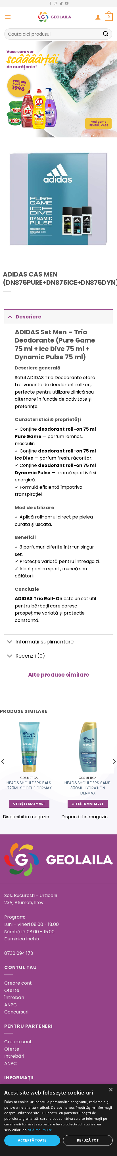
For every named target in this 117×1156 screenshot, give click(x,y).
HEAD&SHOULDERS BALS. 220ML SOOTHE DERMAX (29, 785)
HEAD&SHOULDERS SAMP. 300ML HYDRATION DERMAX (87, 788)
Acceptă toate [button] (32, 1140)
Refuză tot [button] (88, 1140)
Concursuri (16, 1012)
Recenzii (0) (30, 656)
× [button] (110, 1090)
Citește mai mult (29, 804)
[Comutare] (9, 317)
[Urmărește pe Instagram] (55, 4)
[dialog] (58, 1120)
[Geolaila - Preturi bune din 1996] (54, 17)
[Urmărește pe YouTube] (66, 4)
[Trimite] (106, 33)
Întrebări (14, 997)
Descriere (28, 316)
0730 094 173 (18, 953)
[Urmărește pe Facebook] (50, 4)
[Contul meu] (98, 17)
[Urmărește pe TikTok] (61, 4)
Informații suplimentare (45, 641)
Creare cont (18, 983)
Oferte (11, 990)
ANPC (10, 1005)
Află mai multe (40, 1129)
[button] (7, 17)
